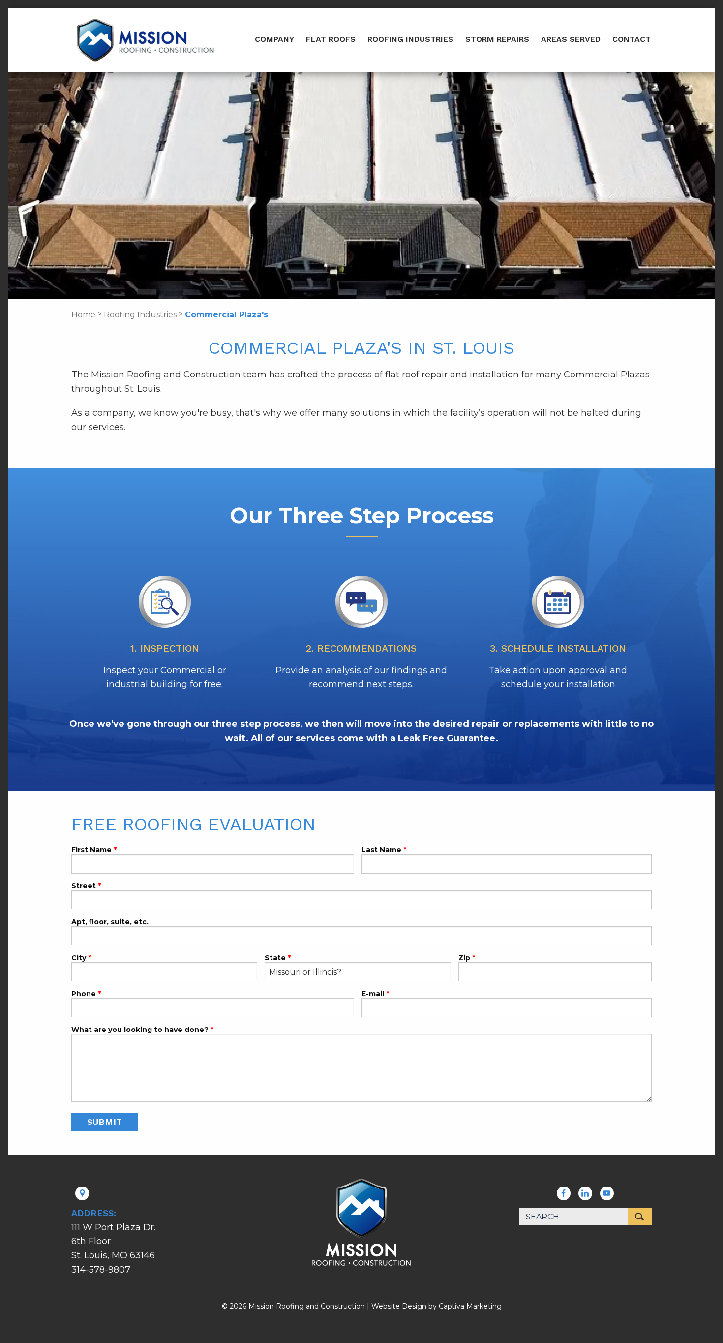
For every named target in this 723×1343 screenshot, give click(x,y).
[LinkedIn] (585, 1193)
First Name (91, 850)
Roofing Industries (410, 39)
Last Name (381, 850)
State (275, 958)
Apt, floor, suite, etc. (110, 922)
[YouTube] (606, 1193)
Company (274, 39)
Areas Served (571, 39)
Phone (83, 994)
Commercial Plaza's (226, 314)
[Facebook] (563, 1193)
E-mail (373, 994)
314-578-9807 (100, 1269)
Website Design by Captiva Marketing (436, 1306)
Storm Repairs (497, 39)
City (78, 958)
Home (83, 314)
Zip (464, 958)
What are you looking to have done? (141, 1030)
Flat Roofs (331, 39)
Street (83, 886)
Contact (631, 39)
